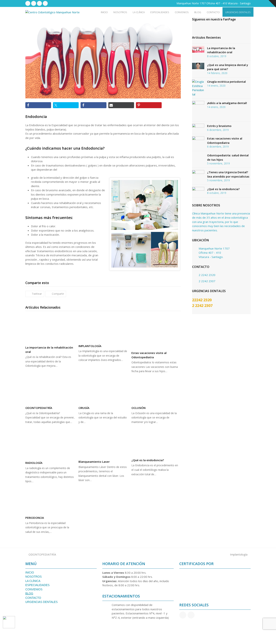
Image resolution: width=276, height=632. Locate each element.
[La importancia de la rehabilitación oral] (50, 329)
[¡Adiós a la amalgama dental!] (198, 110)
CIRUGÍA (83, 408)
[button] (34, 294)
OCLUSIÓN (138, 408)
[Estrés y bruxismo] (198, 127)
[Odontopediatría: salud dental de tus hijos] (198, 157)
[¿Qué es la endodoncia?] (156, 443)
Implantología (238, 554)
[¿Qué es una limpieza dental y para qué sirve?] (198, 66)
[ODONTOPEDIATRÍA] (50, 390)
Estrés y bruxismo (219, 126)
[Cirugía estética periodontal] (198, 87)
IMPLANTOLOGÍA (89, 346)
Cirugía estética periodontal (226, 81)
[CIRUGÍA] (103, 390)
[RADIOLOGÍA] (50, 445)
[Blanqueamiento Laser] (103, 444)
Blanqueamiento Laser (94, 461)
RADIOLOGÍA (33, 463)
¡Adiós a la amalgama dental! (227, 103)
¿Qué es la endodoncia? (147, 460)
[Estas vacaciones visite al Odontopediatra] (156, 331)
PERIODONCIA (34, 518)
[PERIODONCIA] (50, 500)
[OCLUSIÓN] (156, 390)
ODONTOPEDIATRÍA (38, 408)
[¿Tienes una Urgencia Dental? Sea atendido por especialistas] (198, 172)
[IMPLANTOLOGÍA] (103, 328)
